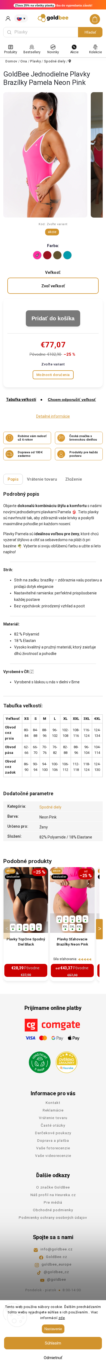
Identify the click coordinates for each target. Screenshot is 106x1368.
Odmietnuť (53, 1357)
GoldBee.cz (56, 1256)
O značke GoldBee (53, 1187)
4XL (79, 926)
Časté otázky (53, 1125)
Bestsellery (31, 52)
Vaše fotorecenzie (53, 1148)
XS (13, 926)
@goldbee (56, 1279)
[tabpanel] (25, 924)
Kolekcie (95, 52)
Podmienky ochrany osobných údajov (53, 1217)
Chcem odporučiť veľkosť (72, 399)
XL (38, 926)
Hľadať (90, 32)
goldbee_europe (56, 1264)
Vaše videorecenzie (53, 1155)
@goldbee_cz (56, 1272)
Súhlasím (53, 1343)
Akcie (74, 52)
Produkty (10, 52)
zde (61, 1318)
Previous (7, 929)
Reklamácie (53, 1110)
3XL (72, 926)
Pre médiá (53, 1202)
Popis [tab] (13, 479)
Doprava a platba (53, 1140)
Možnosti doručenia (53, 375)
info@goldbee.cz (56, 1249)
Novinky (53, 52)
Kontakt (53, 1102)
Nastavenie (53, 1329)
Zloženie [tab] (73, 479)
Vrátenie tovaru (53, 1118)
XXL (65, 926)
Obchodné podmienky (53, 1210)
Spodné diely (50, 807)
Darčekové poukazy (53, 1133)
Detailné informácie (53, 416)
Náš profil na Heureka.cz (53, 1195)
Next (100, 929)
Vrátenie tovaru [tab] (42, 479)
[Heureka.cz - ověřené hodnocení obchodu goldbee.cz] (64, 1060)
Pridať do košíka (53, 318)
